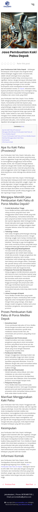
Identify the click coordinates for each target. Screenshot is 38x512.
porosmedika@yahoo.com (21, 497)
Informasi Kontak (7, 142)
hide (22, 126)
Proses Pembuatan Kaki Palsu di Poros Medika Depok (18, 136)
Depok (22, 89)
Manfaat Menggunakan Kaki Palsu (13, 138)
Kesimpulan (6, 140)
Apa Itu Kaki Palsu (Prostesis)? (11, 130)
